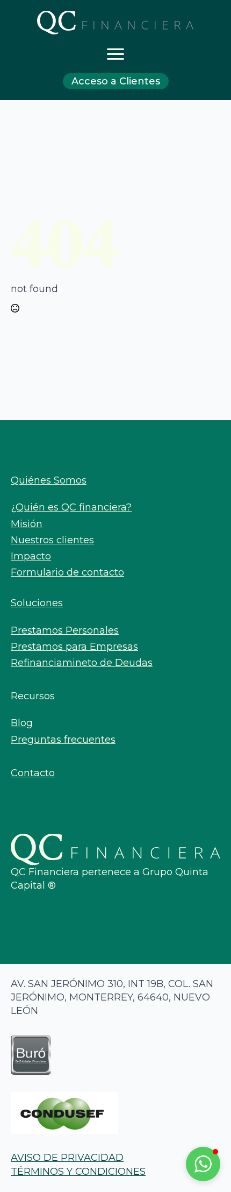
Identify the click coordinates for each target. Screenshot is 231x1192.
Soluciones (37, 603)
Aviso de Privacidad (67, 1157)
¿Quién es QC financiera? (71, 507)
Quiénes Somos (48, 480)
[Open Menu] (115, 53)
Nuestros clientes (52, 540)
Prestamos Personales (65, 630)
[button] (203, 1164)
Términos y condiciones (78, 1171)
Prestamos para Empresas (74, 646)
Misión (26, 524)
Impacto (31, 556)
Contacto (33, 773)
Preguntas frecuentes (63, 740)
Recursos (33, 696)
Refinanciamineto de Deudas (82, 663)
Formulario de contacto (67, 572)
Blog (22, 723)
